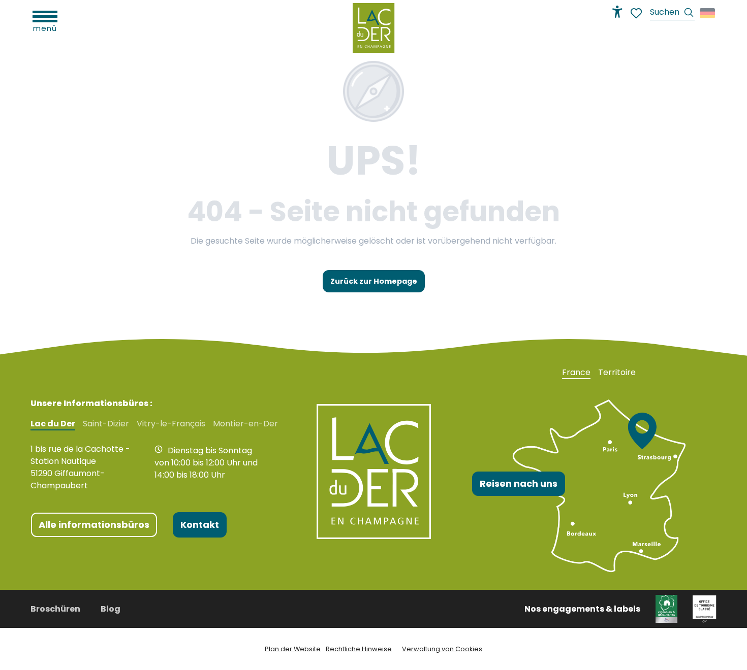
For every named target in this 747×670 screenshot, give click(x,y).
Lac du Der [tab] (52, 424)
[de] (708, 13)
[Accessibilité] (617, 11)
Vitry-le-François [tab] (171, 424)
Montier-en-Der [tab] (245, 424)
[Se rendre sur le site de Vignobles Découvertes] (666, 608)
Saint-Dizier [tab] (106, 424)
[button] (672, 13)
